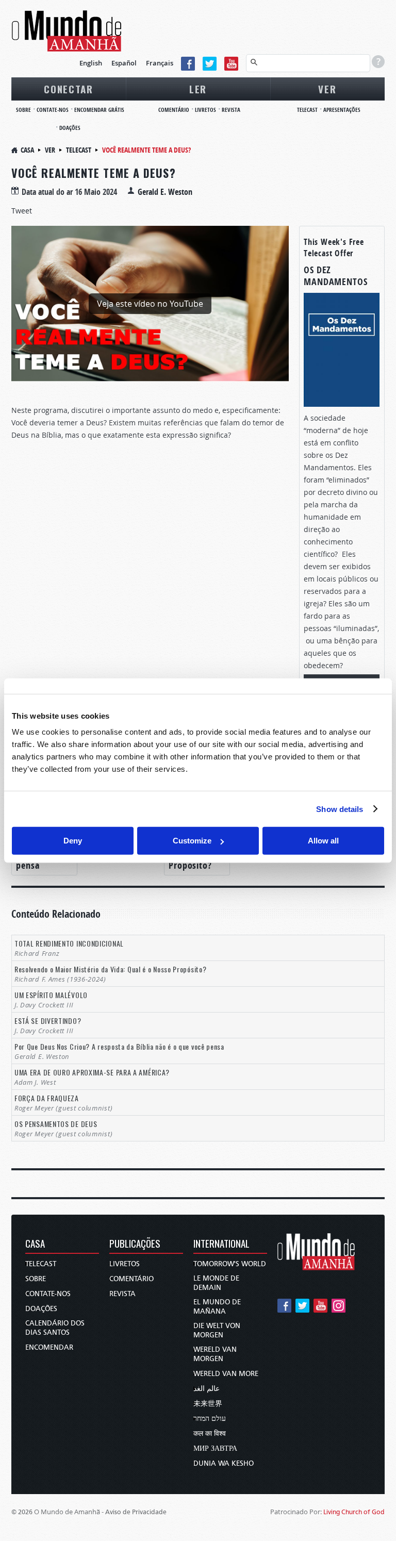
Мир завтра (215, 1448)
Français (159, 63)
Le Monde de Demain (216, 1283)
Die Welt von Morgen (216, 1330)
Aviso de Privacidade (136, 1512)
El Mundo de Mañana (217, 1307)
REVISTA (231, 109)
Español (124, 63)
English (90, 63)
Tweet (21, 211)
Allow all (323, 840)
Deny (72, 840)
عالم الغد (206, 1388)
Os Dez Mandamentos (336, 275)
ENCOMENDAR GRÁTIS (99, 109)
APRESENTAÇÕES (341, 109)
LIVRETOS (205, 109)
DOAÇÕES (69, 127)
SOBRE (23, 109)
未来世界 (207, 1403)
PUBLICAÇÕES (134, 1244)
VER (327, 88)
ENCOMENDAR (49, 1347)
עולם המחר (209, 1418)
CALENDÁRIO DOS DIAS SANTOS (55, 1328)
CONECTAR (68, 88)
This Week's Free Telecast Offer (334, 247)
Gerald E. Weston (165, 191)
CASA (35, 1244)
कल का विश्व (209, 1433)
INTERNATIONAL (221, 1244)
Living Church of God (354, 1512)
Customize (192, 840)
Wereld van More (225, 1373)
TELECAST (307, 109)
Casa (27, 150)
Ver (50, 150)
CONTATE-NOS (53, 109)
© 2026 (21, 1512)
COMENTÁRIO (173, 109)
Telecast (78, 150)
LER (198, 88)
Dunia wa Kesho (223, 1463)
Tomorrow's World (229, 1264)
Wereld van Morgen (215, 1354)
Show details (339, 808)
